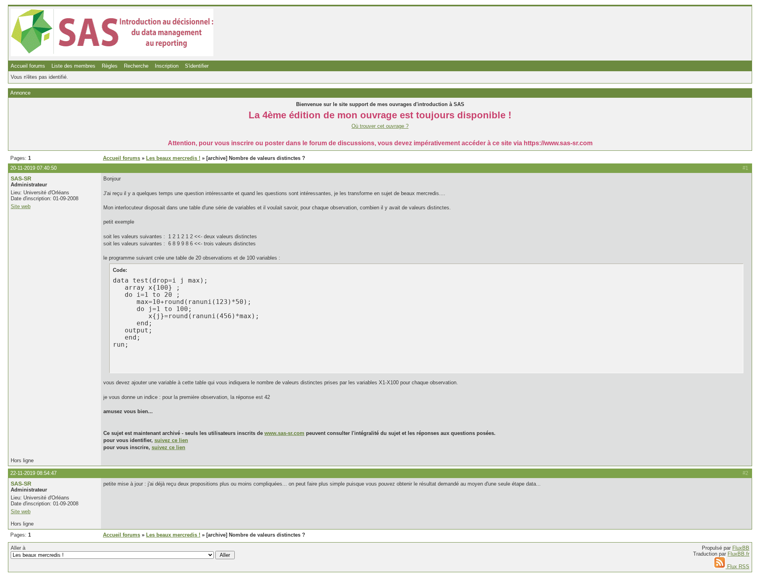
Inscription (167, 66)
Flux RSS (737, 566)
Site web (20, 206)
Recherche (136, 66)
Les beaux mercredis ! (173, 158)
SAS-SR (21, 178)
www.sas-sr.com (284, 433)
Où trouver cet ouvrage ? (380, 126)
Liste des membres (73, 66)
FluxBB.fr (738, 554)
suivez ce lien (171, 440)
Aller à (18, 548)
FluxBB (740, 548)
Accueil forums (28, 66)
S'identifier (197, 66)
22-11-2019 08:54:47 (33, 473)
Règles (110, 66)
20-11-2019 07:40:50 (33, 168)
